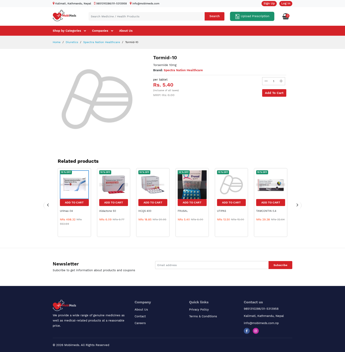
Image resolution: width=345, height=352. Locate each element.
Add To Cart (274, 93)
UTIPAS (221, 210)
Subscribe (280, 265)
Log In (285, 3)
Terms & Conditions (203, 316)
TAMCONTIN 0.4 (266, 210)
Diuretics (71, 42)
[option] (97, 99)
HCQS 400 (144, 210)
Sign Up (269, 3)
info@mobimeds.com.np (261, 323)
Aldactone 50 (107, 210)
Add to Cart (74, 202)
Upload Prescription (254, 16)
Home (56, 42)
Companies (100, 31)
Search (214, 16)
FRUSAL (183, 210)
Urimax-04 (66, 210)
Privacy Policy (199, 309)
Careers (140, 323)
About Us (126, 31)
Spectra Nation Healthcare (101, 42)
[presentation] (48, 205)
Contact (140, 316)
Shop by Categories (67, 31)
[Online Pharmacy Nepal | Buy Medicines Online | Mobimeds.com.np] (64, 15)
